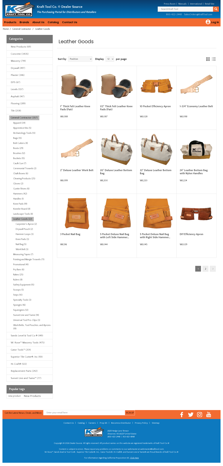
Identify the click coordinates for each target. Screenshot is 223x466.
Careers (92, 423)
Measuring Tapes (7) (23, 254)
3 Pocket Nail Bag (70, 234)
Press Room (169, 4)
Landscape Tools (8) (23, 214)
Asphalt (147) (17, 96)
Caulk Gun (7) (19, 163)
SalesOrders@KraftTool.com (198, 14)
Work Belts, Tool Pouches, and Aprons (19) (32, 327)
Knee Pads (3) (22, 239)
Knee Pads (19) (20, 204)
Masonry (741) (18, 61)
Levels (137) (17, 89)
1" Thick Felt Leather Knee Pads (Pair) (75, 108)
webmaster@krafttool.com (152, 449)
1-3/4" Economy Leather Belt (196, 106)
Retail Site (209, 4)
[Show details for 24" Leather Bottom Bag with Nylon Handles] (196, 149)
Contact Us (69, 22)
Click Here (134, 458)
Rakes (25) (18, 274)
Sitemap (155, 423)
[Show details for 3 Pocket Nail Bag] (77, 213)
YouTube (208, 414)
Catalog (53, 22)
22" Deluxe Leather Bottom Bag (155, 172)
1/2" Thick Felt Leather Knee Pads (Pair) (116, 108)
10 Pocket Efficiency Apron (155, 106)
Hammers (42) (20, 193)
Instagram (199, 414)
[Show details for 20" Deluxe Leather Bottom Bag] (116, 149)
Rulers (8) (18, 279)
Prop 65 (103, 423)
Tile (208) (16, 110)
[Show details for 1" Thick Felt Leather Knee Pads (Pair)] (77, 85)
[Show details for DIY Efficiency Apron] (196, 213)
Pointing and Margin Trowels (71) (28, 259)
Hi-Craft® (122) (19, 364)
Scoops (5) (18, 290)
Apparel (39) (19, 123)
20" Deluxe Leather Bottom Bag (116, 172)
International (196, 4)
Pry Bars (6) (18, 269)
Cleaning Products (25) (24, 178)
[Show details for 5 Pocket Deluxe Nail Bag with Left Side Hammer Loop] (116, 213)
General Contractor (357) (24, 117)
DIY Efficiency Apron (191, 234)
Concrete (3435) (20, 54)
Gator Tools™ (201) (21, 349)
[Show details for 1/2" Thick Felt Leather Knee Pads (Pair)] (116, 85)
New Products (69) (21, 46)
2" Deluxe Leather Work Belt (76, 170)
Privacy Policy (141, 423)
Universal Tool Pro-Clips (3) (26, 320)
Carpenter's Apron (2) (26, 224)
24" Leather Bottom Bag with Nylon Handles (194, 172)
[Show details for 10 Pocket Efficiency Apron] (156, 85)
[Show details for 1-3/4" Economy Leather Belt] (196, 85)
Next (213, 269)
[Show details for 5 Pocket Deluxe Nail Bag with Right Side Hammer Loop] (156, 213)
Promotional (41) (21, 264)
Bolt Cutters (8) (20, 143)
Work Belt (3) (22, 249)
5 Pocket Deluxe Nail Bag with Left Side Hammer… (114, 236)
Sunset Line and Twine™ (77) (26, 378)
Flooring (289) (18, 103)
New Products (32, 396)
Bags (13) (17, 138)
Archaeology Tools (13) (24, 133)
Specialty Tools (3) (22, 300)
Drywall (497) (18, 68)
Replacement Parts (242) (24, 371)
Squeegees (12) (20, 310)
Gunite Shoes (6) (21, 188)
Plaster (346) (17, 75)
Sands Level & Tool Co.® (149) (27, 335)
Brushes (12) (19, 153)
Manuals (182, 4)
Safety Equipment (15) (23, 284)
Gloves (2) (18, 183)
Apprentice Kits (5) (22, 128)
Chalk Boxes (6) (20, 173)
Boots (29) (18, 148)
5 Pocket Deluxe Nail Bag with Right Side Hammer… (155, 236)
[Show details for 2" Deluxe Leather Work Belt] (77, 149)
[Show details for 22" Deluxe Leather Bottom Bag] (156, 149)
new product (14, 396)
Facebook (181, 414)
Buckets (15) (19, 158)
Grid (208, 59)
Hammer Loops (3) (25, 234)
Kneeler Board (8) (21, 209)
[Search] (216, 9)
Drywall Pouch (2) (24, 229)
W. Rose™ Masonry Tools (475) (28, 342)
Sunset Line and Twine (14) (26, 315)
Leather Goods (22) (22, 219)
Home (6, 29)
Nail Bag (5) (21, 244)
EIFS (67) (15, 82)
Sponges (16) (19, 305)
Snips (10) (18, 295)
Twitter (190, 414)
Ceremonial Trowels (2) (24, 168)
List (214, 59)
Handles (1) (18, 199)
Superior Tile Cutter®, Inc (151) (27, 356)
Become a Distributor (121, 423)
